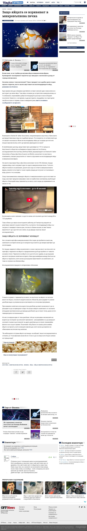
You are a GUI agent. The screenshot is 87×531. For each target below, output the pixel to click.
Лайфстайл (22, 522)
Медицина (46, 5)
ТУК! (30, 450)
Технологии (54, 5)
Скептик (67, 5)
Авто (53, 2)
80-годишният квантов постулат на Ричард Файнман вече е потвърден (75, 28)
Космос (4, 5)
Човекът (38, 5)
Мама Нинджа (53, 522)
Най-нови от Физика (12, 60)
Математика (17, 5)
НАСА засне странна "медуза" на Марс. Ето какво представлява (74, 36)
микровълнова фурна (16, 365)
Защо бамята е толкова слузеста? (76, 459)
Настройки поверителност (53, 517)
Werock (45, 522)
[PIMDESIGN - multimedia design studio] (80, 527)
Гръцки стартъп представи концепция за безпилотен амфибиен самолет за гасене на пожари (48, 424)
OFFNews (3, 522)
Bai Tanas (63, 459)
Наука (32, 2)
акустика (5, 365)
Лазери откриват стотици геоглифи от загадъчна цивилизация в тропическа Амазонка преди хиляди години (71, 447)
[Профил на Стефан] (6, 460)
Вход (35, 507)
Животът (31, 5)
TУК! (22, 448)
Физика (10, 5)
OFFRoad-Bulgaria (36, 522)
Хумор (73, 5)
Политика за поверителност (53, 513)
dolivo (62, 445)
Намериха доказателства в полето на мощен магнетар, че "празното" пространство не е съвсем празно (48, 66)
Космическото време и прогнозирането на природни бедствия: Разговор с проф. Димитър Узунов (75, 21)
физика (26, 365)
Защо (61, 5)
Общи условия (53, 507)
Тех (58, 2)
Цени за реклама (24, 511)
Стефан (13, 456)
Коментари (10, 442)
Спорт (47, 2)
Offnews (40, 2)
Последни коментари (72, 443)
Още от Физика (11, 407)
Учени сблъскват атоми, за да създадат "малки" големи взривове (18, 65)
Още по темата (9, 342)
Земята (25, 5)
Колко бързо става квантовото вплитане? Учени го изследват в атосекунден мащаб (71, 456)
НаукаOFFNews (8, 20)
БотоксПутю (64, 462)
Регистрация (37, 509)
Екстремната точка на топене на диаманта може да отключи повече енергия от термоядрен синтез (48, 435)
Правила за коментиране (52, 509)
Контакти (22, 507)
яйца (31, 365)
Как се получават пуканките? (15, 355)
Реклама (21, 509)
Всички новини (72, 47)
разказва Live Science (10, 87)
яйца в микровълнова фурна (43, 365)
